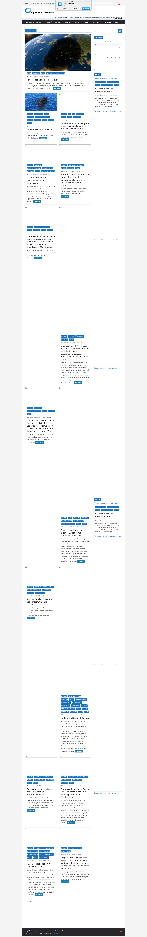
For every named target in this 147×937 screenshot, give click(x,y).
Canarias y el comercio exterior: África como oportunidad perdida (72, 533)
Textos (86, 22)
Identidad (69, 117)
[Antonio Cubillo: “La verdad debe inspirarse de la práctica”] (41, 575)
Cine (74, 113)
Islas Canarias (50, 73)
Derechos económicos (66, 520)
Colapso (46, 113)
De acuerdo (86, 8)
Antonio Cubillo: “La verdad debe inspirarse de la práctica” (40, 602)
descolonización (76, 705)
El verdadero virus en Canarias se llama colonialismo (37, 180)
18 (99, 57)
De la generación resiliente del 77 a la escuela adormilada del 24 (40, 792)
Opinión (57, 73)
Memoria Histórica (40, 592)
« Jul (95, 69)
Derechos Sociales (65, 705)
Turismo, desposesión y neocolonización (38, 865)
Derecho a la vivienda (48, 848)
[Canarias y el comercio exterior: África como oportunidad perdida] (75, 451)
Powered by (59, 8)
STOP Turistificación (43, 857)
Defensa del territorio (113, 81)
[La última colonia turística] (41, 102)
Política (76, 22)
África (70, 517)
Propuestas (107, 22)
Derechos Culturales (45, 851)
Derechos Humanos (65, 702)
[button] (43, 22)
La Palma (79, 848)
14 (111, 54)
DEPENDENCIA (85, 517)
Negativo (76, 8)
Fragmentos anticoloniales (33, 168)
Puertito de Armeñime (107, 85)
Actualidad (30, 22)
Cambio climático (39, 113)
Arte (70, 113)
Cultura (57, 22)
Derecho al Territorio (32, 851)
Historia (39, 22)
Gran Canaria (51, 411)
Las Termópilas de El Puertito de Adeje (105, 90)
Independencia (64, 711)
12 (103, 54)
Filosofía (49, 22)
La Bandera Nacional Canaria (75, 718)
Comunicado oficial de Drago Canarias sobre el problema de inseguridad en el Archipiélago (75, 793)
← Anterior (28, 901)
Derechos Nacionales (79, 520)
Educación (84, 705)
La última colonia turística (39, 129)
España (42, 73)
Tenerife (116, 85)
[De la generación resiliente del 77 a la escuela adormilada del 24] (41, 765)
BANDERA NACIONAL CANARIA (75, 696)
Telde (28, 414)
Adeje (104, 81)
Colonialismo (36, 73)
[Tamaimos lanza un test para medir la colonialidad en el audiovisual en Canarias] (75, 102)
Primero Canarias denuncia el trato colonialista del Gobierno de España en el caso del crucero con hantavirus (75, 180)
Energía (44, 411)
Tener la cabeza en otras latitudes (43, 79)
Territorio (51, 120)
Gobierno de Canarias (47, 168)
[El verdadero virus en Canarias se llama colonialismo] (41, 153)
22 (115, 57)
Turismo (29, 123)
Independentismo (47, 589)
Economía (29, 120)
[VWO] (64, 8)
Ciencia (67, 22)
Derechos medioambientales (42, 117)
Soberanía (52, 171)
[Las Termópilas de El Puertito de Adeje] (108, 78)
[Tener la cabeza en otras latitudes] (58, 52)
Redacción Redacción (45, 76)
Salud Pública (45, 171)
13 (107, 54)
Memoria (81, 711)
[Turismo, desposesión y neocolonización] (41, 837)
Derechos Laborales (76, 702)
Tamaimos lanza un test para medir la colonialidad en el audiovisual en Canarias (75, 126)
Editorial (96, 22)
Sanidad (77, 168)
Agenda (116, 22)
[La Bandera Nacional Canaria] (75, 630)
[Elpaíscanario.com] (73, 17)
